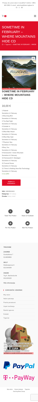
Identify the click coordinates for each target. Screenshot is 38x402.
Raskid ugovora (8, 310)
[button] (33, 58)
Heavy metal (11, 196)
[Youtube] (21, 7)
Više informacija (9, 283)
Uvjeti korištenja (8, 306)
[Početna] (2, 44)
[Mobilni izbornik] (35, 16)
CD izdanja (12, 194)
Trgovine (6, 318)
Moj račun (6, 295)
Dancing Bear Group (19, 391)
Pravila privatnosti (9, 302)
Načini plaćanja (8, 298)
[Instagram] (19, 7)
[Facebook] (16, 7)
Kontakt (6, 314)
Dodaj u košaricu (11, 182)
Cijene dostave (18, 389)
